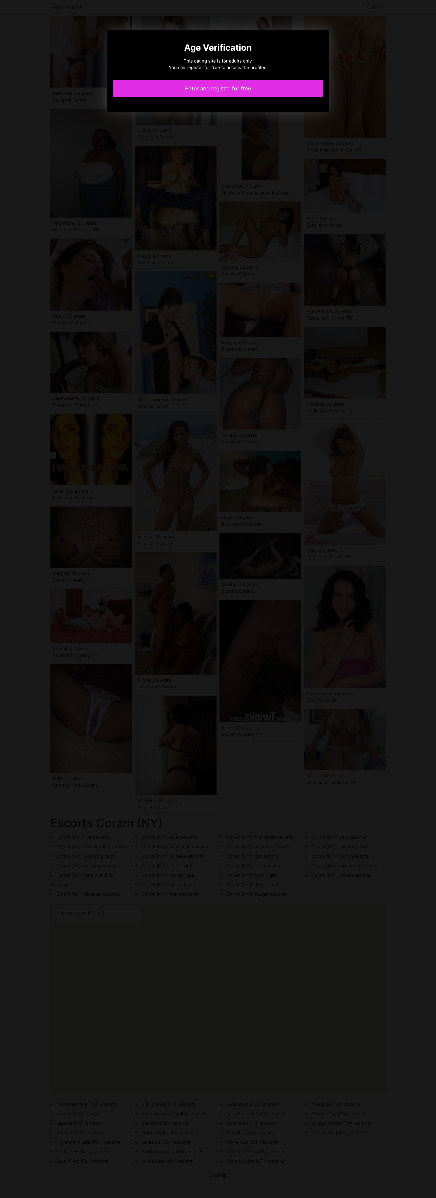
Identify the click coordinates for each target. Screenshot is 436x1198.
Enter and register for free (218, 88)
